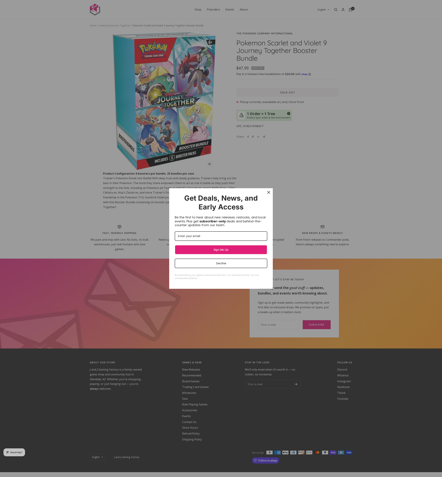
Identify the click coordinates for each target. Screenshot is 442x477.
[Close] (269, 192)
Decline (221, 263)
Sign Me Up (221, 250)
